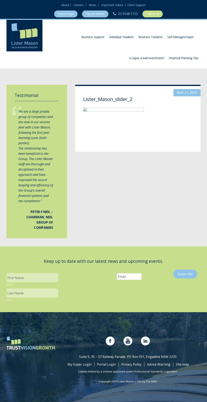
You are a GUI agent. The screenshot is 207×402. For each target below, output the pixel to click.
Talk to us (152, 14)
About (65, 5)
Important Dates (112, 5)
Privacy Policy (131, 364)
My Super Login (80, 364)
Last (9, 300)
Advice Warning (158, 364)
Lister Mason (24, 35)
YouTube (127, 341)
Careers (79, 5)
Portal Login (66, 14)
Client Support (136, 5)
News (92, 5)
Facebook (110, 341)
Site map (182, 364)
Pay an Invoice (95, 14)
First (9, 284)
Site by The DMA (147, 381)
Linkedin (145, 341)
